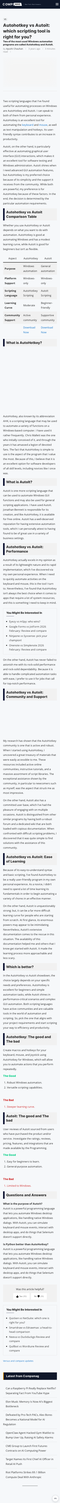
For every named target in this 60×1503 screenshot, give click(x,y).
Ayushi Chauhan (14, 48)
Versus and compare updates (18, 1360)
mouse (43, 125)
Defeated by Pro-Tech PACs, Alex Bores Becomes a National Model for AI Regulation (27, 1419)
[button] (55, 1498)
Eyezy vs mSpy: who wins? (24, 621)
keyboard (28, 125)
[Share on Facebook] (29, 95)
